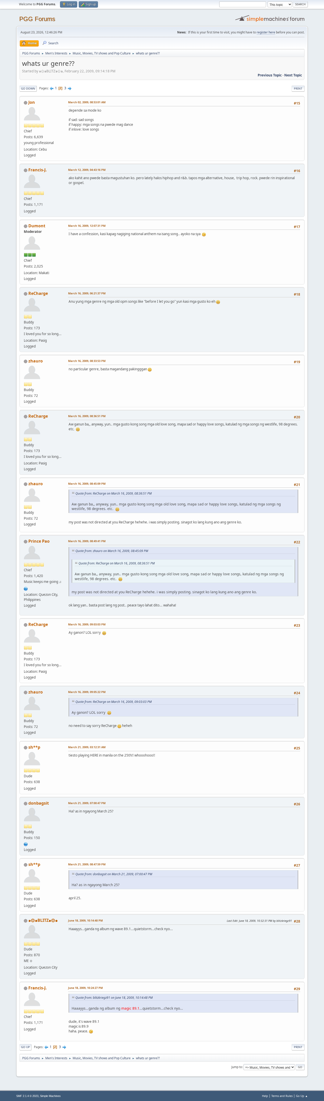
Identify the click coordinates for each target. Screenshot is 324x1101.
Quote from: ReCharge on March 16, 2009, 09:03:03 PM (113, 702)
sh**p (34, 747)
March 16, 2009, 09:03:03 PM (87, 624)
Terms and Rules (282, 1096)
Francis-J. (37, 170)
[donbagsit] (26, 843)
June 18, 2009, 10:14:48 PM (85, 920)
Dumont (36, 226)
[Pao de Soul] (26, 588)
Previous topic (270, 75)
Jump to (236, 1067)
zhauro (35, 361)
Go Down (28, 88)
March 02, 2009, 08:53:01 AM (87, 102)
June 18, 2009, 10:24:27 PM (85, 988)
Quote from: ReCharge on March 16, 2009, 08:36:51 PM (113, 493)
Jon (31, 102)
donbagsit (38, 803)
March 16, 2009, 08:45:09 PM (87, 483)
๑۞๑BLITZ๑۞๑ (43, 920)
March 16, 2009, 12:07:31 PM (87, 226)
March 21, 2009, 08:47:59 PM (87, 864)
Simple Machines (50, 1095)
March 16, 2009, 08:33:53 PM (87, 361)
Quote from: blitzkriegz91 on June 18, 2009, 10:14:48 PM (114, 997)
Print (298, 88)
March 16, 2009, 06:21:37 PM (87, 293)
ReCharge (38, 293)
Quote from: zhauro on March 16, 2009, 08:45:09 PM (111, 551)
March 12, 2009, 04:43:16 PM (87, 170)
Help (265, 1096)
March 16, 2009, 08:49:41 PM (87, 541)
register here (266, 32)
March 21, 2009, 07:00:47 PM (87, 803)
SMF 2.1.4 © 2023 (27, 1095)
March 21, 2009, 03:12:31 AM (87, 747)
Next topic (293, 75)
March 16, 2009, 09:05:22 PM (87, 692)
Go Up (25, 1047)
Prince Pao (39, 541)
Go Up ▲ (302, 1096)
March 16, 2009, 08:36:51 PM (87, 416)
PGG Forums (37, 18)
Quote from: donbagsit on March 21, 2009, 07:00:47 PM (113, 874)
